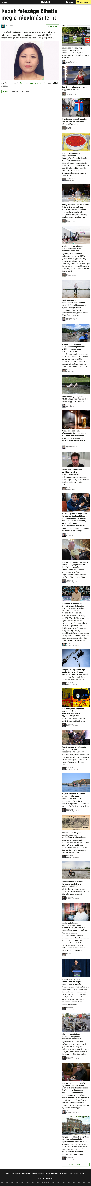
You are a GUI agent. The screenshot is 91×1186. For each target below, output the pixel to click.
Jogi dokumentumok (52, 1173)
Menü (6, 2)
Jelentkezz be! (84, 2)
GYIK (7, 1173)
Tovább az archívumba (76, 1164)
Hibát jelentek (15, 1173)
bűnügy (8, 27)
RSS (71, 1173)
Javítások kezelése (38, 1173)
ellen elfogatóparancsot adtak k (32, 83)
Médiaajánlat (64, 1173)
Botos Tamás (9, 25)
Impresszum (26, 1173)
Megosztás (53, 26)
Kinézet (71, 2)
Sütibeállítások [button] (79, 1173)
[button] (5, 91)
